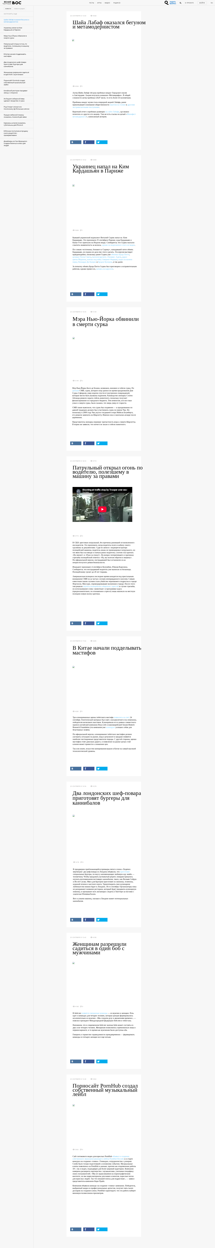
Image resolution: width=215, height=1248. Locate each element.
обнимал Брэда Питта (120, 254)
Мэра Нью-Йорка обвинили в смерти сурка (15, 37)
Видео (107, 3)
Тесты (91, 3)
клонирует (110, 727)
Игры (99, 3)
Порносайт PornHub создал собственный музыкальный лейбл (14, 82)
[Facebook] (88, 142)
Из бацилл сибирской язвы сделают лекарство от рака (14, 100)
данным (75, 391)
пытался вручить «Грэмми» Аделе (106, 257)
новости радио (19, 8)
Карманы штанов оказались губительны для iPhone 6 (15, 124)
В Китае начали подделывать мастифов (15, 55)
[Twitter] (102, 142)
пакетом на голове (117, 105)
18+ (212, 3)
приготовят (125, 872)
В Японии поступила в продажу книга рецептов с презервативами (16, 133)
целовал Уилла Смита (82, 257)
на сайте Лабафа (112, 112)
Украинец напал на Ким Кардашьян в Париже (13, 29)
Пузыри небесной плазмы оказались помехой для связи (15, 116)
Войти (202, 3)
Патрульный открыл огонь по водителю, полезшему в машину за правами (16, 46)
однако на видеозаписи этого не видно (118, 245)
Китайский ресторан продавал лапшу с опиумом (15, 91)
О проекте (189, 3)
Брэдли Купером (105, 262)
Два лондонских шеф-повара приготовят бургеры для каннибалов (15, 64)
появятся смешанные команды (94, 1013)
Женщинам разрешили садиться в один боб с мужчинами (16, 73)
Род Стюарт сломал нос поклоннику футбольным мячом (16, 108)
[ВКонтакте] (75, 142)
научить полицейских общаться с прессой (101, 586)
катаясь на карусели (104, 269)
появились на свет (121, 717)
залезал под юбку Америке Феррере (102, 259)
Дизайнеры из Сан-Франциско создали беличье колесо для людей (15, 143)
